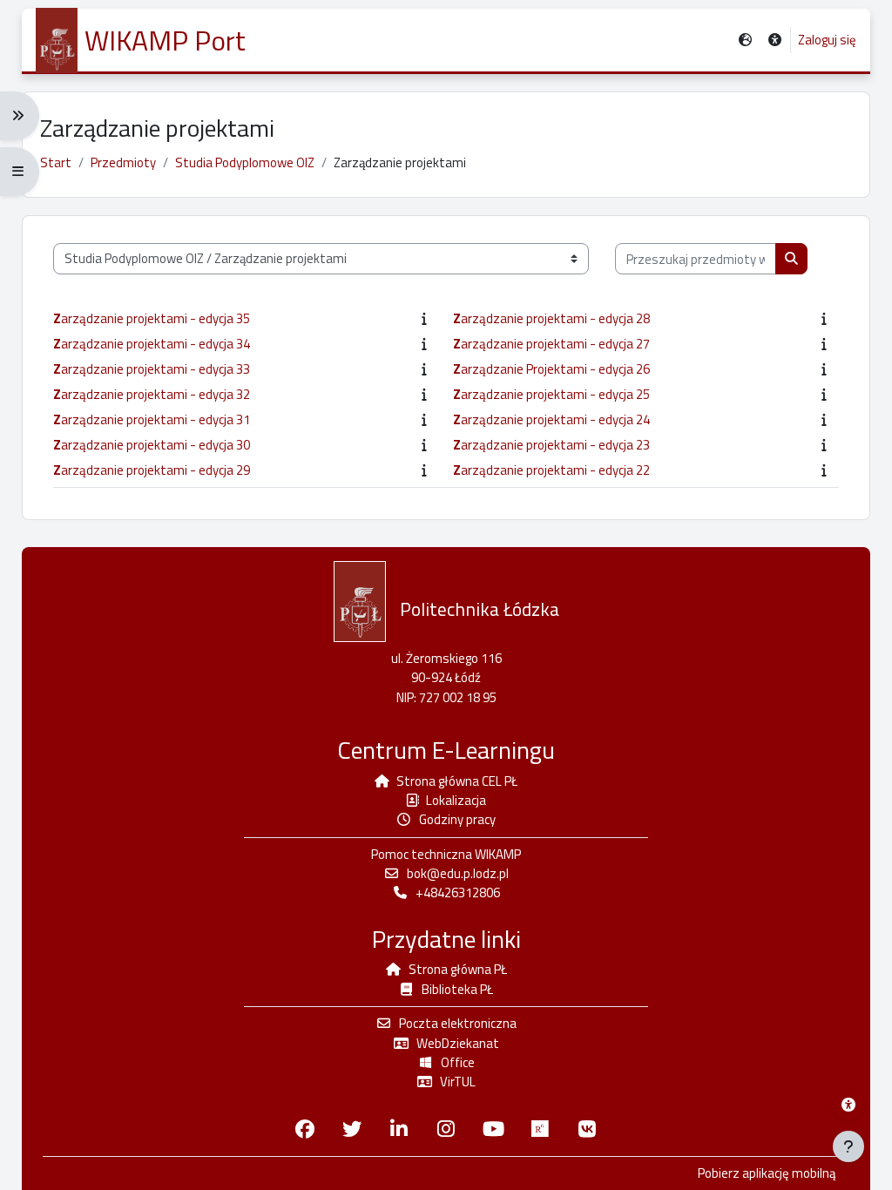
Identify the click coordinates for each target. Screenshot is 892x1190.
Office (458, 1062)
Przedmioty (123, 162)
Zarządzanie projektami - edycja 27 (551, 344)
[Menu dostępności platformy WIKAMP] (848, 1104)
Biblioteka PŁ (457, 989)
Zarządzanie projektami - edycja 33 (151, 369)
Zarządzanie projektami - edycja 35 (151, 319)
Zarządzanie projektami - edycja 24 (551, 420)
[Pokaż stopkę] (848, 1146)
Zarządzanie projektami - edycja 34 (151, 344)
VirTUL (458, 1082)
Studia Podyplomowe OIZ (244, 162)
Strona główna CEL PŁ (456, 781)
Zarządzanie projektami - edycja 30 (151, 445)
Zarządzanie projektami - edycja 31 (151, 420)
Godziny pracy (457, 819)
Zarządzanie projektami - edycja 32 (151, 394)
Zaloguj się (827, 40)
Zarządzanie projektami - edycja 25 (551, 394)
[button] (775, 40)
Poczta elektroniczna (458, 1023)
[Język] (745, 40)
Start (55, 162)
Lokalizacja (456, 800)
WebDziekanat (457, 1043)
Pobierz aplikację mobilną (766, 1173)
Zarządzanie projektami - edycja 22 (551, 470)
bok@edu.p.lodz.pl (458, 873)
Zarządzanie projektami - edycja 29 (151, 470)
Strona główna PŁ (458, 969)
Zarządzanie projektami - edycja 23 (551, 445)
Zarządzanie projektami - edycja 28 (551, 319)
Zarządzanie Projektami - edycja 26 (551, 369)
